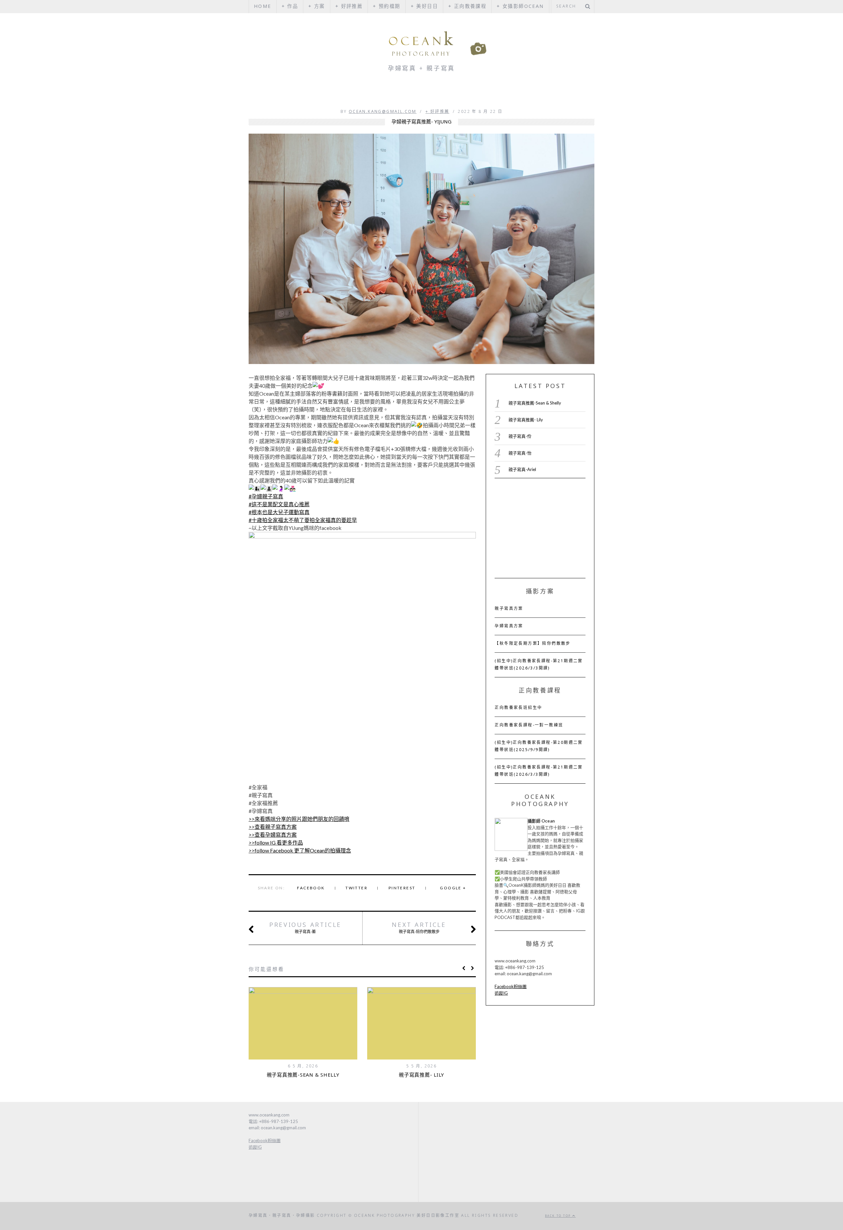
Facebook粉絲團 (511, 986)
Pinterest (402, 887)
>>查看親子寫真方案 (273, 827)
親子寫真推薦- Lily (421, 1075)
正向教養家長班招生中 (518, 708)
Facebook (311, 887)
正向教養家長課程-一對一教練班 (529, 725)
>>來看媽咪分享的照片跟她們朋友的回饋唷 (299, 819)
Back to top (558, 1216)
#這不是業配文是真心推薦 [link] (279, 504)
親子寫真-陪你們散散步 (419, 928)
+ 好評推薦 (437, 112)
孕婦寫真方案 (509, 626)
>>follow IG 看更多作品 (276, 842)
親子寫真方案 (509, 609)
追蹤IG (501, 993)
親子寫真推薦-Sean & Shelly (303, 1075)
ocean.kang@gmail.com (383, 112)
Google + (453, 887)
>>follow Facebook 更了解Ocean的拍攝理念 (300, 850)
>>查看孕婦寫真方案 (273, 834)
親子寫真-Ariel (522, 469)
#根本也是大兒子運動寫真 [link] (279, 512)
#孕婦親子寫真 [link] (266, 496)
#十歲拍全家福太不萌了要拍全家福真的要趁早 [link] (303, 520)
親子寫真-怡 (519, 453)
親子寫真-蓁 (305, 928)
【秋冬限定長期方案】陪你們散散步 (532, 643)
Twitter (356, 887)
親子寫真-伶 (519, 436)
